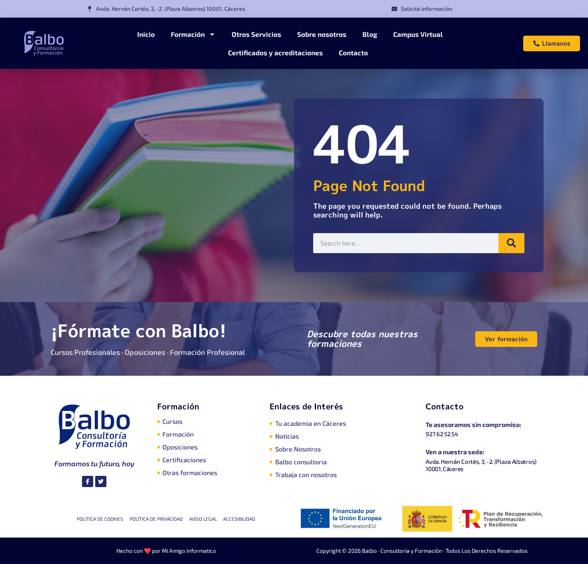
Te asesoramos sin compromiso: (473, 424)
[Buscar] (511, 243)
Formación (188, 34)
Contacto (353, 52)
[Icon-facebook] (87, 481)
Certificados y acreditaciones (275, 52)
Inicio (146, 34)
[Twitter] (100, 481)
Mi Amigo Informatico (189, 550)
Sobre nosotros (321, 34)
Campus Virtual (418, 34)
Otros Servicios (256, 34)
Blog (369, 34)
